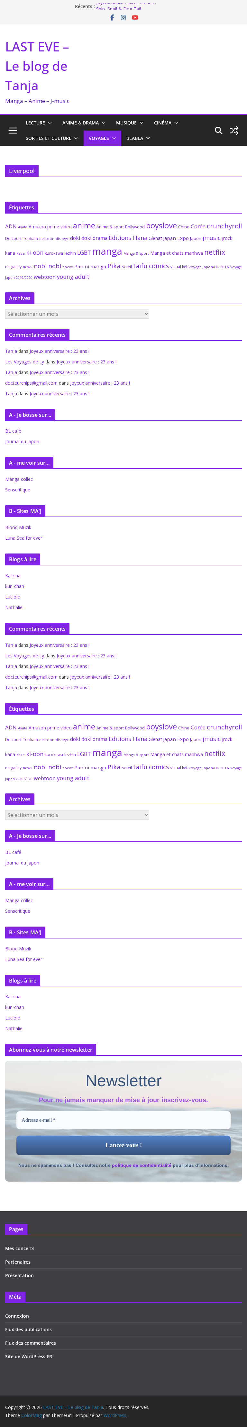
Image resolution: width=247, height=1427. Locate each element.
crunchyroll (224, 225)
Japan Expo (176, 238)
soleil (127, 266)
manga (107, 251)
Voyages (99, 138)
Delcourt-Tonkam (21, 238)
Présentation (19, 1275)
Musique (126, 123)
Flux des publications (28, 1329)
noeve (67, 267)
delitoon (46, 238)
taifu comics (151, 265)
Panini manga (90, 266)
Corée (198, 226)
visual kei (178, 266)
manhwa (194, 253)
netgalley (13, 267)
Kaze (20, 253)
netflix (214, 252)
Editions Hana (128, 238)
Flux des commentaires (30, 1343)
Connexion (17, 1316)
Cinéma (162, 123)
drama (100, 238)
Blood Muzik (18, 527)
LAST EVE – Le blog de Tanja (37, 66)
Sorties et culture (48, 138)
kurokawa (54, 253)
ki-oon (34, 252)
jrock (227, 238)
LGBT (84, 252)
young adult (73, 276)
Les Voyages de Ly (24, 362)
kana (10, 253)
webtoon (45, 276)
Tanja (11, 351)
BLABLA (134, 138)
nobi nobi (47, 266)
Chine (183, 227)
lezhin (70, 253)
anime (84, 225)
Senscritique (17, 490)
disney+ (62, 238)
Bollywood (135, 227)
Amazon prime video (50, 227)
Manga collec (19, 479)
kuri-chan (14, 586)
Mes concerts (19, 1248)
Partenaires (18, 1262)
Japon (195, 238)
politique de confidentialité (141, 1165)
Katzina (13, 575)
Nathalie (14, 607)
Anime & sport (110, 227)
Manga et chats (167, 253)
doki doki (80, 238)
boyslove (161, 225)
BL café (13, 431)
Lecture (35, 123)
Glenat (155, 238)
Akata (22, 226)
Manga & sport (136, 253)
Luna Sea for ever (23, 538)
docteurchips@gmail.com (31, 383)
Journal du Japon (22, 441)
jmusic (212, 238)
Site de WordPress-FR (28, 1356)
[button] (48, 122)
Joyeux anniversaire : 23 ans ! (126, 6)
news (27, 266)
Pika (114, 265)
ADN (11, 226)
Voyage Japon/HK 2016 (208, 266)
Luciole (12, 597)
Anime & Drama (80, 123)
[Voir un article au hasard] (234, 130)
